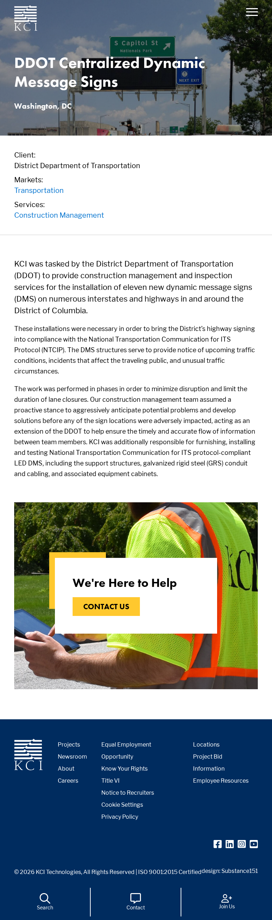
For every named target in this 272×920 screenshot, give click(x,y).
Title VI (110, 780)
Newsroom (72, 756)
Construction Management (59, 215)
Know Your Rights (124, 768)
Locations (206, 744)
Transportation (39, 190)
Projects (69, 744)
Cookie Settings (122, 804)
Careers (68, 780)
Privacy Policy (119, 816)
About (66, 768)
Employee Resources (221, 780)
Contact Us (106, 606)
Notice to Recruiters (127, 792)
